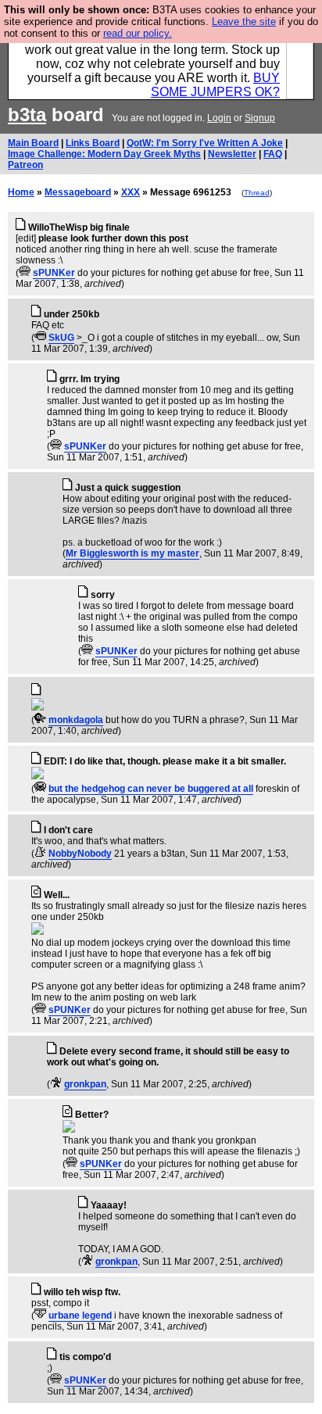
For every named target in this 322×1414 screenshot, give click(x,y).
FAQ (272, 154)
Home (21, 192)
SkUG (61, 337)
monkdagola (75, 719)
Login (219, 118)
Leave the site (244, 21)
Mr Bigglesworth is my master (132, 553)
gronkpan (85, 1084)
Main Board (33, 143)
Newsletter (232, 154)
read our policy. (137, 33)
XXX (130, 192)
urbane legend (80, 1315)
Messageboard (78, 192)
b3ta (27, 114)
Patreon (25, 164)
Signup (260, 118)
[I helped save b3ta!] (24, 272)
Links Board (93, 143)
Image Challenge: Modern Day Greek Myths (104, 154)
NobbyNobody (80, 853)
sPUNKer (54, 272)
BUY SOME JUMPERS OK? (215, 84)
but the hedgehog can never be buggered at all (150, 788)
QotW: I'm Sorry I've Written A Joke (205, 143)
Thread (257, 192)
